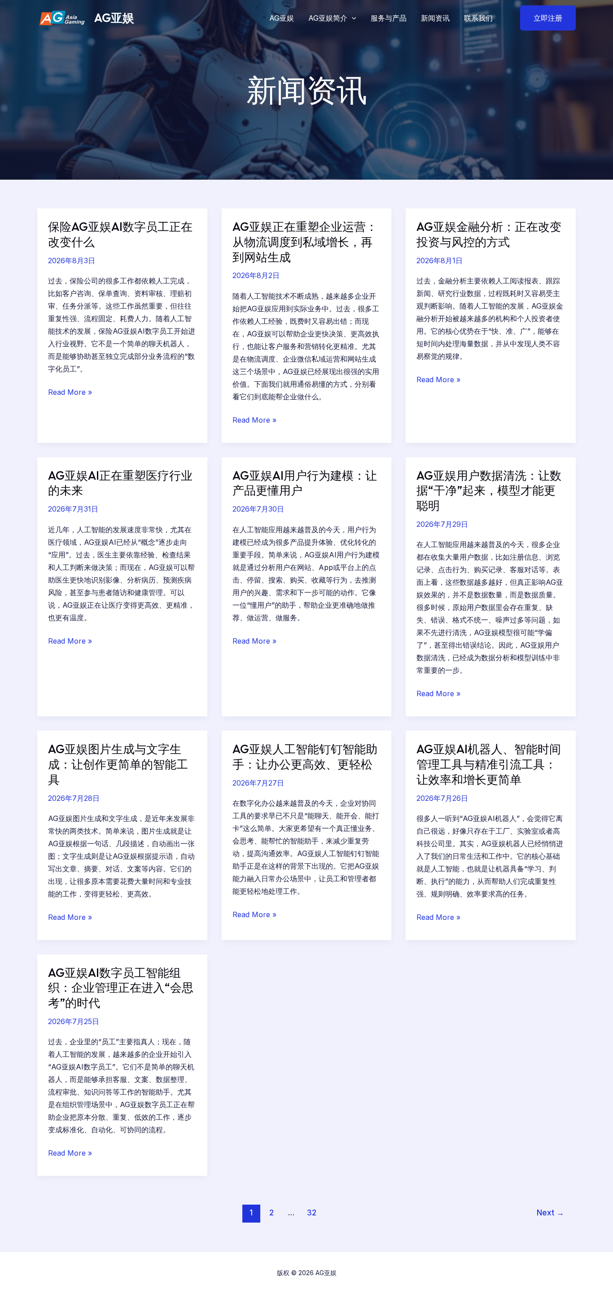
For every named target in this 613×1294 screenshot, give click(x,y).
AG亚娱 (114, 17)
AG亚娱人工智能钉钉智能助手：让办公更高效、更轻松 (304, 757)
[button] (542, 18)
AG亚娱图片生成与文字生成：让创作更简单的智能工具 (118, 764)
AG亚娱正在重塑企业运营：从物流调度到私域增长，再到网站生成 (304, 242)
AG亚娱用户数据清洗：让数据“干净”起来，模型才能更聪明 (488, 490)
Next (550, 1212)
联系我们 (478, 17)
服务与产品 (389, 17)
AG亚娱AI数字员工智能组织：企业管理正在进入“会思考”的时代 (120, 988)
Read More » (70, 392)
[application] (351, 18)
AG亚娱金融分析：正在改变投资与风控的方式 (488, 234)
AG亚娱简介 (327, 17)
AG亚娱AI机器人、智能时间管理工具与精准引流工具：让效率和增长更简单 (488, 764)
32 (311, 1212)
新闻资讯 (435, 17)
